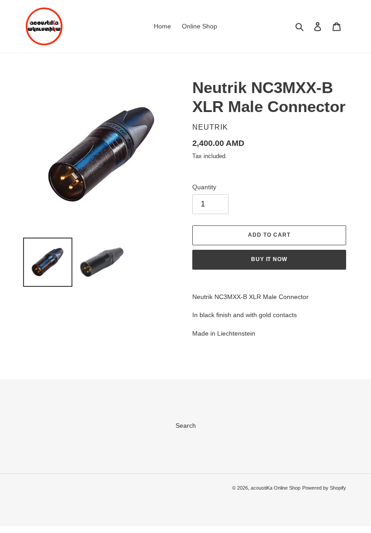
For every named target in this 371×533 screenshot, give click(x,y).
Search (186, 425)
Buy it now (269, 259)
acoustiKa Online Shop (275, 488)
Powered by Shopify (324, 488)
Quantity (204, 187)
